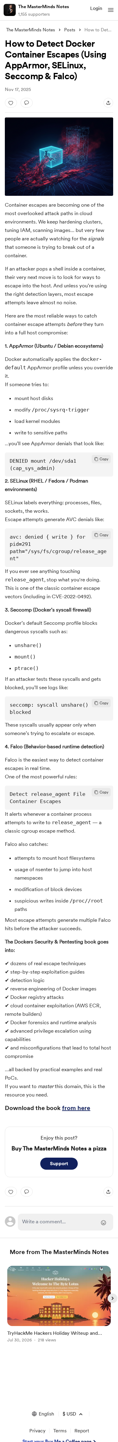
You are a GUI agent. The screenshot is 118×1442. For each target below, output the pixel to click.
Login (96, 8)
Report (81, 1431)
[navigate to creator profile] (10, 10)
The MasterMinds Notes (43, 6)
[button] (110, 10)
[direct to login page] (65, 1222)
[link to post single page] (59, 1305)
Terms (60, 1431)
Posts (69, 30)
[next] (112, 1298)
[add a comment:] (27, 103)
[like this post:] (11, 103)
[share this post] (108, 103)
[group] (59, 1307)
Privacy (37, 1431)
